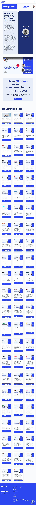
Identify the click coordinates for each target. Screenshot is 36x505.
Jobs (20, 487)
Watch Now (6, 123)
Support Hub (15, 491)
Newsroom (15, 489)
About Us (14, 487)
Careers (14, 494)
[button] (34, 2)
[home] (3, 2)
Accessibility (22, 499)
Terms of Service (14, 500)
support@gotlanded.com (5, 493)
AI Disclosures (27, 500)
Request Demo (18, 98)
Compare (14, 496)
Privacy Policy (17, 500)
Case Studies (15, 492)
